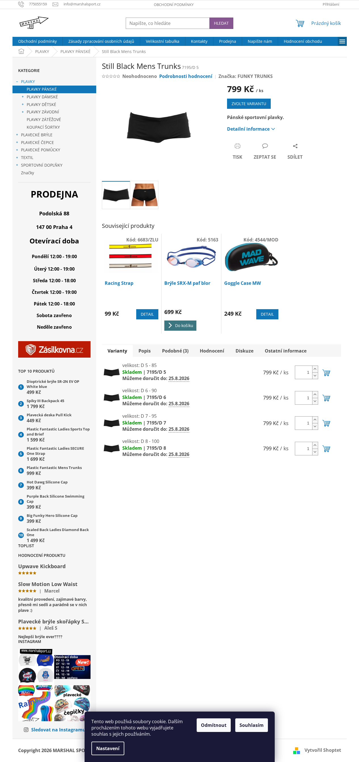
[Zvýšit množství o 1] (315, 369)
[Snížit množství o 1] (315, 375)
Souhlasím (252, 725)
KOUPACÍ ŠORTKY (43, 127)
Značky (27, 172)
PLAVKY (28, 81)
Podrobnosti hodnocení (185, 76)
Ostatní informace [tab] (285, 351)
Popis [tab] (144, 351)
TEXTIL (27, 157)
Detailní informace (248, 129)
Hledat (221, 23)
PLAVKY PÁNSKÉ (42, 89)
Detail (147, 314)
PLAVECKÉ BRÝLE (37, 134)
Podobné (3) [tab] (175, 351)
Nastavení (107, 748)
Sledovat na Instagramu (58, 730)
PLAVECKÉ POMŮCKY (40, 149)
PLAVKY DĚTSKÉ (41, 104)
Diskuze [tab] (244, 351)
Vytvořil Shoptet (323, 750)
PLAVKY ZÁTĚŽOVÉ (44, 119)
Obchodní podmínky (174, 4)
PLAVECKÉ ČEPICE (37, 142)
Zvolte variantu (249, 103)
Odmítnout (213, 725)
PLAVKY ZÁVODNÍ (43, 111)
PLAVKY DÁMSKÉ (42, 96)
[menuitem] (37, 41)
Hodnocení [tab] (212, 351)
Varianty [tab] (117, 351)
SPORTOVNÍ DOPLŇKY (41, 165)
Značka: (246, 76)
